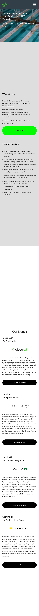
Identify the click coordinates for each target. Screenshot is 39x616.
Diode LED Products (20, 383)
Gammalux (10, 106)
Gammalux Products (19, 565)
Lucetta (23, 103)
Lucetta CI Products (19, 505)
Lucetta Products (19, 442)
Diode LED (17, 103)
